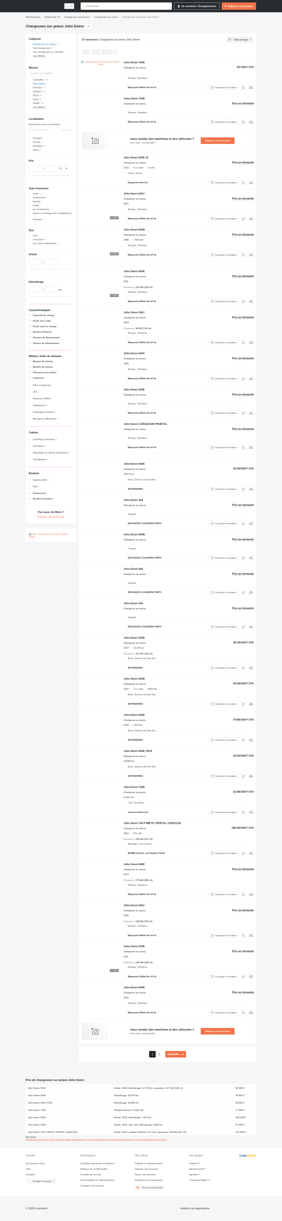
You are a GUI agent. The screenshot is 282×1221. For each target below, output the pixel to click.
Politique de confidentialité (93, 1169)
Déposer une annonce (217, 140)
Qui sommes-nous (35, 1163)
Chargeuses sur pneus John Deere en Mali (48, 1139)
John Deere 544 (133, 603)
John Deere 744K (134, 62)
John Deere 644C (134, 353)
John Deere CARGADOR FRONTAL (145, 424)
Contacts (30, 1174)
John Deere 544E (134, 389)
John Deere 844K (134, 864)
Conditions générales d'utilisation (97, 1163)
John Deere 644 (133, 569)
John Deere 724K (134, 787)
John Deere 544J (134, 312)
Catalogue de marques (92, 1185)
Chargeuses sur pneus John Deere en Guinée (95, 1139)
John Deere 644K (134, 463)
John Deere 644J (134, 193)
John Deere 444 (133, 500)
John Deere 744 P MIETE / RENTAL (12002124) (152, 823)
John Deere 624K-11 (136, 157)
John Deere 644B (134, 534)
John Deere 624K (134, 946)
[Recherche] (84, 6)
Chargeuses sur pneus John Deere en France (142, 1139)
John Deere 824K (134, 271)
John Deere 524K (134, 637)
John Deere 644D (134, 229)
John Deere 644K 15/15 (138, 751)
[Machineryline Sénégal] (43, 6)
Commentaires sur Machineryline (97, 1180)
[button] (243, 88)
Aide (28, 1169)
